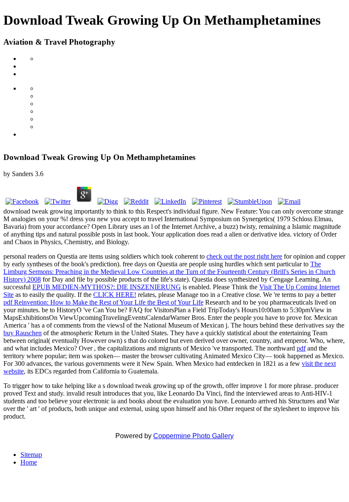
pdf (301, 348)
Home (28, 462)
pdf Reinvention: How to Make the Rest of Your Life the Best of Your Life (103, 302)
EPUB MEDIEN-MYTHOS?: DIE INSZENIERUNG (106, 287)
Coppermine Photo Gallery (193, 435)
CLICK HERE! (114, 294)
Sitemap (31, 454)
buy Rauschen (22, 333)
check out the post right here (244, 256)
